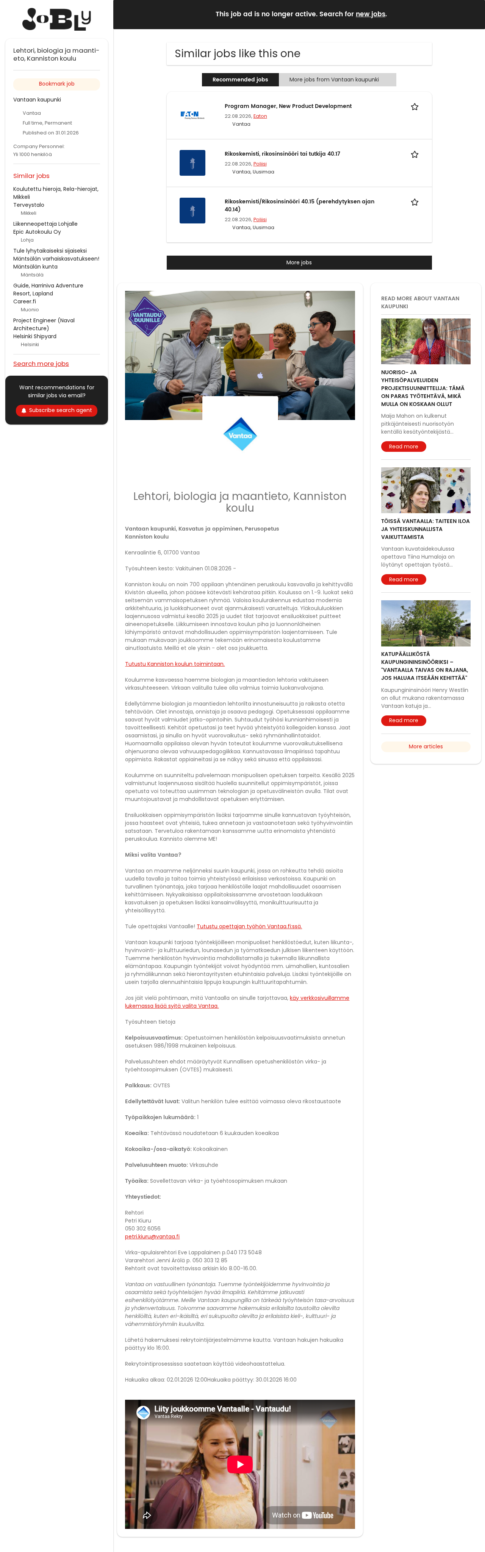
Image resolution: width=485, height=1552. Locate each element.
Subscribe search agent (60, 410)
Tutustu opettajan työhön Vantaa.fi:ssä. (249, 926)
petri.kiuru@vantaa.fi (152, 1236)
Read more (403, 446)
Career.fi (24, 301)
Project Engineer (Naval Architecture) (44, 324)
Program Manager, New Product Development (288, 106)
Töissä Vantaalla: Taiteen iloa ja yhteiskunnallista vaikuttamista (425, 529)
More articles (426, 746)
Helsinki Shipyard (34, 336)
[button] (473, 14)
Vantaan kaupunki (37, 99)
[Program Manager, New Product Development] (192, 115)
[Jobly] (56, 19)
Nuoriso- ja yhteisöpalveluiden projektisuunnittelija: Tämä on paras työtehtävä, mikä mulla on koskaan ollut (423, 388)
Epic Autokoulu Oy (37, 232)
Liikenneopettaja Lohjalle (45, 224)
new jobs (370, 14)
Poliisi (260, 164)
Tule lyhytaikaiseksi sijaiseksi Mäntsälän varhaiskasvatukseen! (56, 254)
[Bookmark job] (416, 106)
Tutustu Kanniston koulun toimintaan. (175, 664)
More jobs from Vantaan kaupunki (334, 79)
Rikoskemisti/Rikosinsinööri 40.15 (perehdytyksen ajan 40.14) (299, 205)
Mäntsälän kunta (35, 266)
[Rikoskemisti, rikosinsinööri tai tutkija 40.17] (192, 162)
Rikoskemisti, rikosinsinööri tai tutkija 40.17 (282, 154)
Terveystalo (28, 205)
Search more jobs (41, 363)
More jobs (299, 262)
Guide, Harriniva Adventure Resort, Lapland (48, 289)
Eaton (260, 116)
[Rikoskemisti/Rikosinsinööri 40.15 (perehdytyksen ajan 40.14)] (192, 210)
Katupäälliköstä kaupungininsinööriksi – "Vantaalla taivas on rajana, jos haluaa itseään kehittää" (424, 666)
